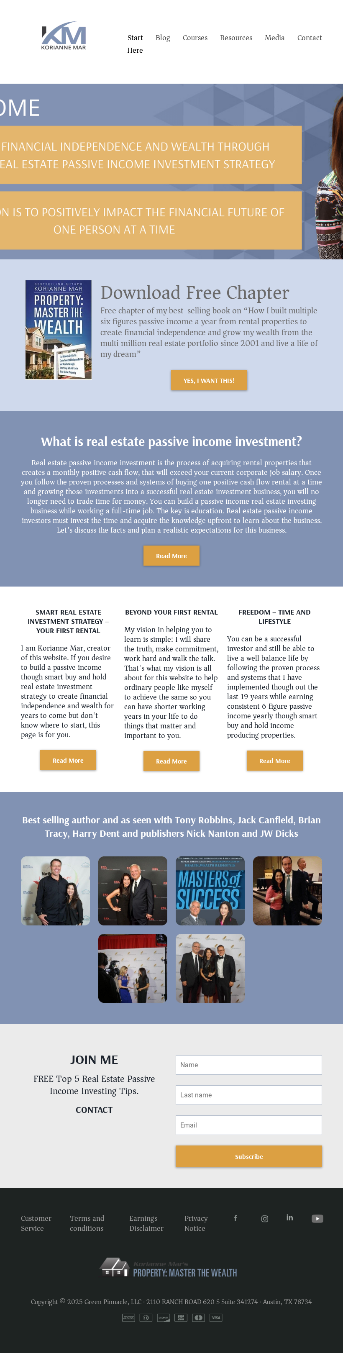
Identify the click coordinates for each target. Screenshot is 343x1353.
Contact (309, 37)
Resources (236, 37)
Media (275, 37)
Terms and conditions (87, 1223)
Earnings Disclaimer (146, 1223)
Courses (195, 37)
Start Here (135, 43)
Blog (163, 37)
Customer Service (36, 1223)
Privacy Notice (196, 1223)
